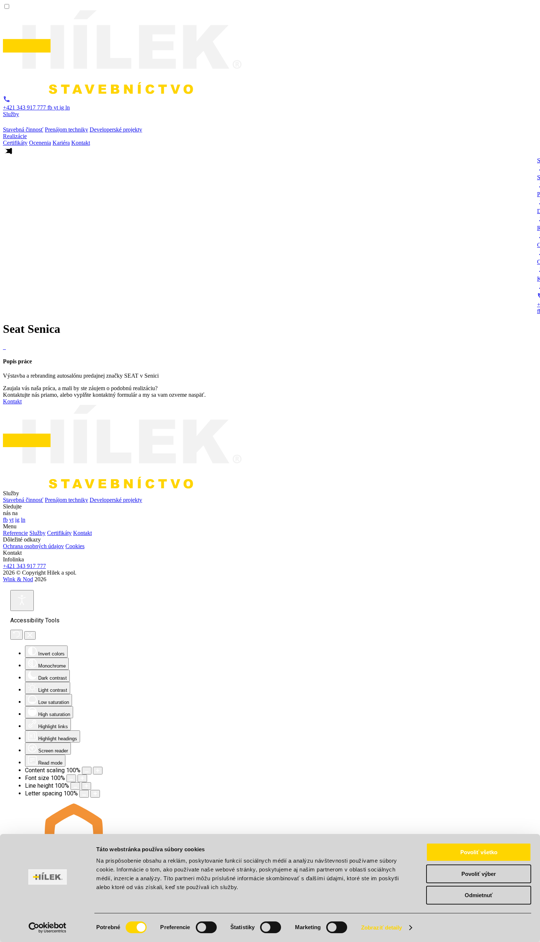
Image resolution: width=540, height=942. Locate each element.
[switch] (206, 927)
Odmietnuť (479, 895)
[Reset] (16, 635)
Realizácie (15, 136)
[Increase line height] (86, 786)
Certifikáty (15, 143)
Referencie (15, 533)
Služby (11, 114)
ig (62, 107)
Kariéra (61, 143)
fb (50, 107)
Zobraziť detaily (381, 927)
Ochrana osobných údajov (33, 546)
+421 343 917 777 (24, 566)
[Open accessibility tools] (22, 600)
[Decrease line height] (75, 786)
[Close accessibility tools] (30, 635)
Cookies (74, 546)
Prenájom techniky (66, 500)
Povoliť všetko (478, 852)
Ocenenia (40, 143)
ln (67, 107)
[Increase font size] (82, 778)
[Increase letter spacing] (95, 794)
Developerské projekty (116, 500)
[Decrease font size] (71, 778)
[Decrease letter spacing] (84, 794)
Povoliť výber (478, 874)
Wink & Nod (18, 579)
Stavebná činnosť (23, 500)
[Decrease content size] (86, 770)
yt (57, 107)
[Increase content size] (97, 770)
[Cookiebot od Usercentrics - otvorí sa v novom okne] (47, 927)
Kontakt (12, 401)
